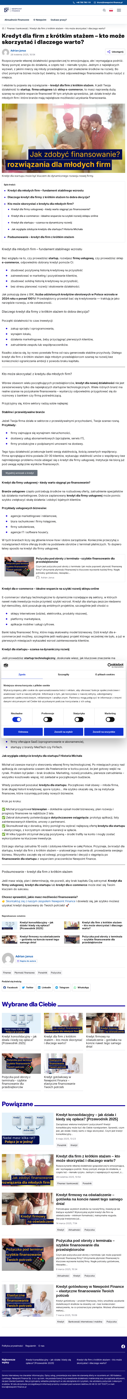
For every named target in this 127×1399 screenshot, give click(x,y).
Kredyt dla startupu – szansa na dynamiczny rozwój (41, 222)
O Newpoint (39, 19)
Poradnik (42, 972)
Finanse (7, 972)
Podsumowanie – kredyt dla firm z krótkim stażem (41, 237)
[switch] (48, 719)
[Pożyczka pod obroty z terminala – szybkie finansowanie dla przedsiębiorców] (21, 1063)
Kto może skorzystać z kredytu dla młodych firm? (41, 203)
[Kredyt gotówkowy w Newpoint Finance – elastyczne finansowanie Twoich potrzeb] (63, 1063)
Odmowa (23, 732)
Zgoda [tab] (22, 674)
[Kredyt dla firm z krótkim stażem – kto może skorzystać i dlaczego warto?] (63, 1023)
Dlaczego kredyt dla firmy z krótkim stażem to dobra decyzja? (49, 197)
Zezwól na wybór (63, 732)
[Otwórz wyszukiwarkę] (104, 10)
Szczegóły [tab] (63, 674)
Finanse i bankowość (17, 28)
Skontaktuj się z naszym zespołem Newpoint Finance (40, 901)
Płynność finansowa (25, 972)
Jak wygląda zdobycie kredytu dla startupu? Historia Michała (47, 229)
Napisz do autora (28, 961)
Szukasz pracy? (59, 19)
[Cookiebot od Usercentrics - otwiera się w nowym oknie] (109, 665)
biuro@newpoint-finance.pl (110, 2)
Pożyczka (56, 972)
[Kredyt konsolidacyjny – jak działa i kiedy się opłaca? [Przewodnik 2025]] (21, 1023)
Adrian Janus (18, 50)
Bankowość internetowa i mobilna (85, 1321)
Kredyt (74, 1145)
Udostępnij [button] (117, 51)
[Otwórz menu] (119, 10)
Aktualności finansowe (17, 19)
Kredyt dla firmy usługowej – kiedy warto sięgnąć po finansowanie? (50, 209)
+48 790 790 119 (83, 2)
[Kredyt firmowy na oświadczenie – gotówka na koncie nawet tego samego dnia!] (105, 1023)
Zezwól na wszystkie (104, 732)
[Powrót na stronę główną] (3, 28)
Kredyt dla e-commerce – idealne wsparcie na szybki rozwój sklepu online (54, 215)
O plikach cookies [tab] (105, 674)
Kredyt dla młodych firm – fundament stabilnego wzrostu (46, 190)
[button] (10, 987)
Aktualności (74, 1229)
